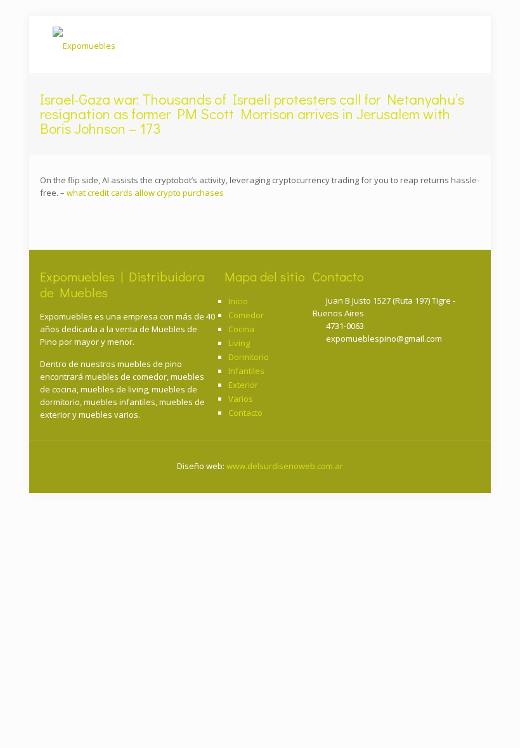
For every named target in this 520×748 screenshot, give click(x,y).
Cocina (241, 329)
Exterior (243, 384)
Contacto (245, 412)
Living (239, 343)
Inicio (238, 301)
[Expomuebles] (84, 44)
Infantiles (246, 371)
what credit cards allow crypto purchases (145, 192)
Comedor (246, 315)
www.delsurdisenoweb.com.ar (284, 466)
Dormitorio (248, 357)
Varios (240, 398)
